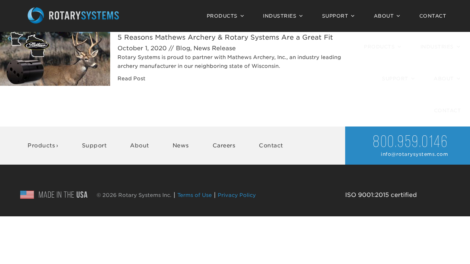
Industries (279, 16)
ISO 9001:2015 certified (381, 194)
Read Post (131, 78)
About (384, 16)
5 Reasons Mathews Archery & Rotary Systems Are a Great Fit (225, 37)
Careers (224, 145)
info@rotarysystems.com (414, 154)
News (181, 145)
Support (335, 16)
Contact (432, 16)
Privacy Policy (237, 195)
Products (222, 16)
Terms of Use (194, 195)
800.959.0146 (410, 143)
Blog (183, 48)
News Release (215, 48)
